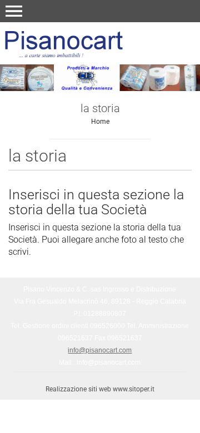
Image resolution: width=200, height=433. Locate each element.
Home (100, 121)
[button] (14, 11)
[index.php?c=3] (100, 42)
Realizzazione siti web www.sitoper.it (100, 389)
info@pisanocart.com (100, 350)
